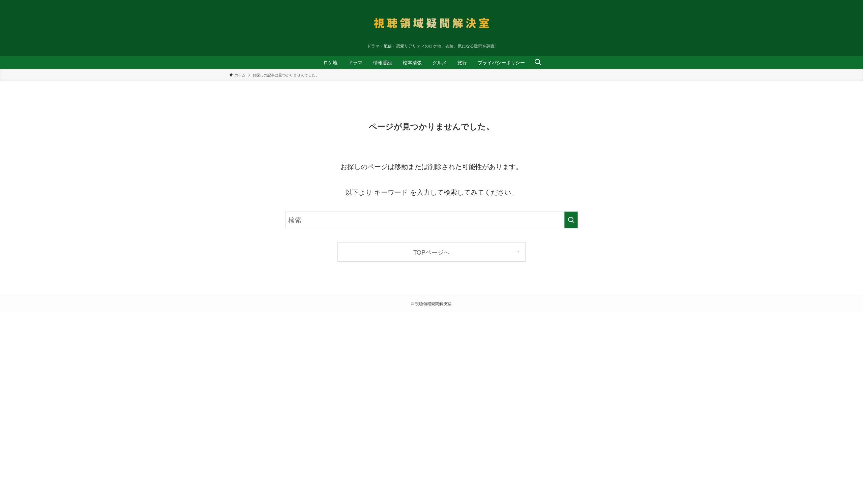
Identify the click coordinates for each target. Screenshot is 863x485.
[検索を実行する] (571, 220)
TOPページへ (431, 252)
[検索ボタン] (537, 62)
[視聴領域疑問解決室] (431, 23)
